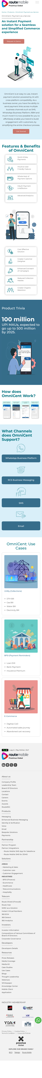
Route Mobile (27, 1052)
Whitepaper (7, 983)
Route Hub (6, 905)
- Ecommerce (7, 883)
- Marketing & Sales (10, 867)
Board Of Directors (10, 788)
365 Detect (6, 917)
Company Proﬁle (9, 782)
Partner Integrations (10, 848)
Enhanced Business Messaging (15, 820)
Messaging (6, 817)
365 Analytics (7, 920)
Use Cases (6, 970)
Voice (4, 826)
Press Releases (8, 958)
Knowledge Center (10, 986)
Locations (6, 791)
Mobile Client (7, 989)
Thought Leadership (10, 977)
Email (4, 829)
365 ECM (5, 914)
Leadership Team (9, 785)
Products (11, 12)
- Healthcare (7, 886)
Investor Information (10, 930)
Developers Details (10, 948)
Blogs (4, 974)
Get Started (21, 131)
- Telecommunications (11, 889)
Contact (5, 794)
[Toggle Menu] (37, 2)
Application (6, 992)
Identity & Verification (11, 823)
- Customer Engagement (12, 873)
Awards (5, 804)
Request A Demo (14, 41)
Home (4, 12)
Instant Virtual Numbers (12, 911)
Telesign (17, 1052)
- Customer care (8, 870)
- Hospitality (7, 892)
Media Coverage (8, 961)
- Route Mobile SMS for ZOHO (15, 854)
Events (4, 801)
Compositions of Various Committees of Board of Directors (18, 934)
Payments (6, 835)
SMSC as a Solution (10, 908)
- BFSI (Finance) (8, 880)
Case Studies (7, 967)
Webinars (6, 980)
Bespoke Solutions (10, 832)
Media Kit (6, 964)
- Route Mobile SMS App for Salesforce (19, 851)
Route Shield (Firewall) (11, 902)
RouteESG (6, 807)
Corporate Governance (11, 939)
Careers (5, 798)
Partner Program (9, 845)
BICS (10, 1052)
